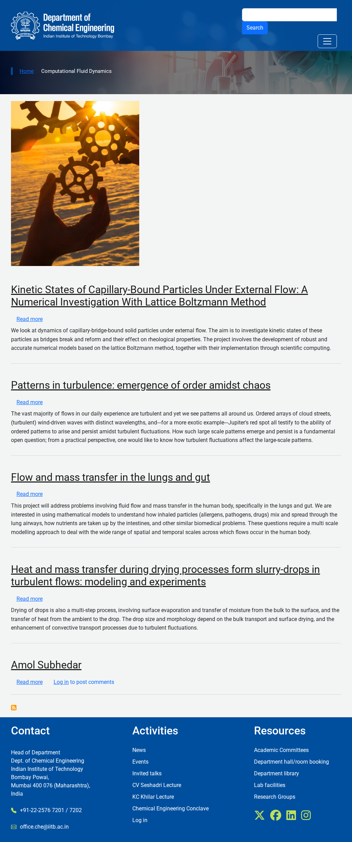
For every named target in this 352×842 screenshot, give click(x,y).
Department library (276, 773)
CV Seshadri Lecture (156, 785)
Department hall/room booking (291, 761)
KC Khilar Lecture (153, 797)
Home (27, 71)
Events (140, 761)
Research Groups (274, 797)
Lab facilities (269, 785)
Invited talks (147, 773)
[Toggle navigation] (327, 41)
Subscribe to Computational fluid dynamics (13, 707)
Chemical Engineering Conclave (170, 808)
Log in (61, 682)
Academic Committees (281, 750)
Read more (29, 319)
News (139, 750)
